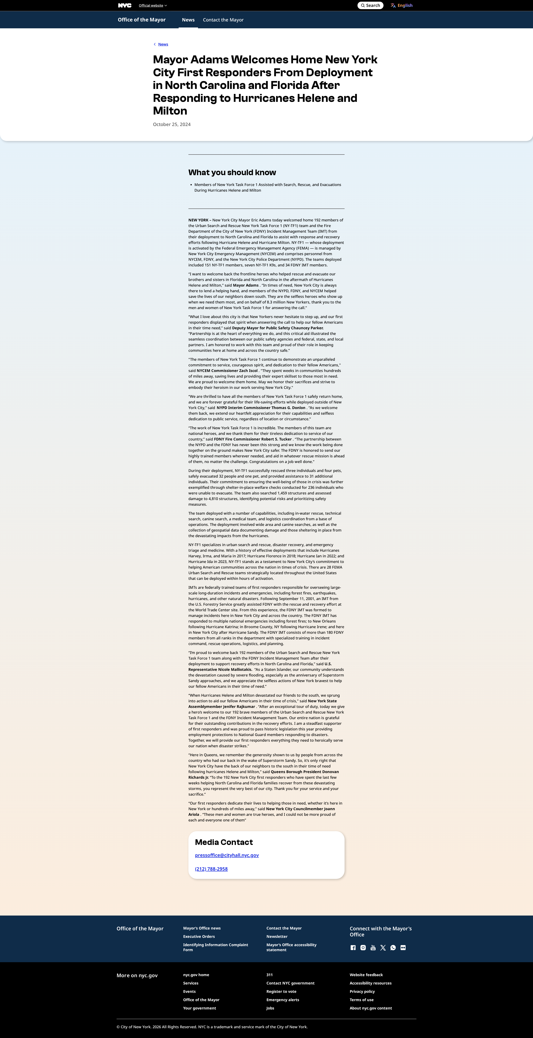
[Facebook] (353, 947)
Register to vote (281, 991)
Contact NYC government (290, 983)
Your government (199, 1008)
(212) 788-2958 (211, 869)
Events (189, 991)
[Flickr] (403, 947)
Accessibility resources (371, 983)
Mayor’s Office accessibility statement (291, 947)
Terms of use (362, 999)
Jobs (270, 1008)
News (188, 19)
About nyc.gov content (371, 1008)
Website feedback (366, 974)
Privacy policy (362, 991)
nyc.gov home (196, 974)
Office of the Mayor (142, 19)
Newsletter (277, 936)
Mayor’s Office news (202, 928)
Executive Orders (199, 936)
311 (269, 974)
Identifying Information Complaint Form (215, 947)
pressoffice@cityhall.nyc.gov (227, 855)
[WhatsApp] (393, 947)
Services (190, 983)
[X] (383, 947)
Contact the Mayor (223, 19)
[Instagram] (363, 947)
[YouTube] (373, 947)
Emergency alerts (282, 999)
